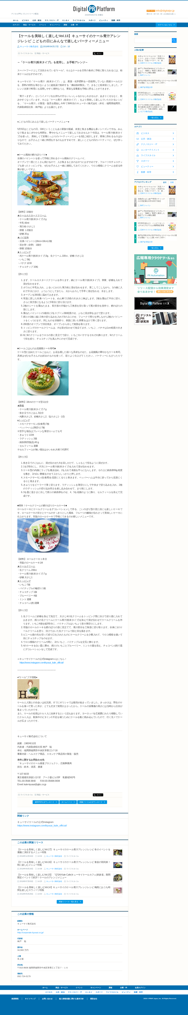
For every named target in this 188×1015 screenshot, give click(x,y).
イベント (42, 25)
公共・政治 (36, 20)
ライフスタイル (79, 20)
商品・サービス (29, 25)
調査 (65, 25)
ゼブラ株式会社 (146, 111)
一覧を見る (154, 118)
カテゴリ (16, 25)
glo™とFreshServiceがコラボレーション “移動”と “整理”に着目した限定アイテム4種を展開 (151, 70)
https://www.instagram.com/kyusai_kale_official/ (41, 662)
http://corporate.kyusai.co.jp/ (30, 932)
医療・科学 (115, 20)
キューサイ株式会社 (29, 46)
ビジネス (25, 20)
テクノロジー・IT (52, 20)
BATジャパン (145, 75)
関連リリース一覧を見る (68, 902)
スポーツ (92, 20)
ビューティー (147, 166)
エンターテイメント (150, 150)
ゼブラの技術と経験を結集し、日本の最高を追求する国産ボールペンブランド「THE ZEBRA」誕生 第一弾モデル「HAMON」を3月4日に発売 (151, 109)
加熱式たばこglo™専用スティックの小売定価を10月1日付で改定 (151, 200)
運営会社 (93, 999)
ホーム (15, 20)
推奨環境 (15, 999)
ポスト (99, 53)
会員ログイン (140, 988)
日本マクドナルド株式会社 (150, 63)
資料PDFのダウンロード (44, 802)
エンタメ (65, 20)
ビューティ (103, 20)
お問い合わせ (47, 999)
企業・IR (74, 25)
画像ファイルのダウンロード (90, 802)
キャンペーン (55, 25)
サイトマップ (30, 999)
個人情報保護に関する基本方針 (71, 999)
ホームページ (67, 802)
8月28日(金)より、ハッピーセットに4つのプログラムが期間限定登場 (151, 94)
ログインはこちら (165, 25)
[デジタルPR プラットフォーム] (94, 12)
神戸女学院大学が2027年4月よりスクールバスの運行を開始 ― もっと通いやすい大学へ (157, 82)
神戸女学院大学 (146, 87)
